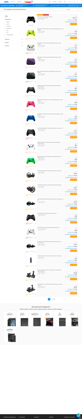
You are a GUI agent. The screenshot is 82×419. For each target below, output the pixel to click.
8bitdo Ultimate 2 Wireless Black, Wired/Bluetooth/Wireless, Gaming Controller (49, 72)
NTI (7, 32)
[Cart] (75, 2)
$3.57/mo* (70, 133)
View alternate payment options (71, 21)
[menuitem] (28, 2)
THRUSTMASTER (10, 34)
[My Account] (77, 2)
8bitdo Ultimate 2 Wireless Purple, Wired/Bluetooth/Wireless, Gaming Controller (49, 58)
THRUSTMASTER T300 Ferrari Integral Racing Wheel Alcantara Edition (49, 184)
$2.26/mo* (70, 118)
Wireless (7, 42)
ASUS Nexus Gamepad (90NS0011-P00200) (44, 16)
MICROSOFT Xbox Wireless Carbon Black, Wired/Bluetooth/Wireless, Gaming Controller (49, 86)
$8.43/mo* (70, 189)
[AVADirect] (6, 2)
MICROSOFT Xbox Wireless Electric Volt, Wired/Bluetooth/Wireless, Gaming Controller (50, 29)
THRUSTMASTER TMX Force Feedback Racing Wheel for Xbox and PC (49, 170)
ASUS (8, 24)
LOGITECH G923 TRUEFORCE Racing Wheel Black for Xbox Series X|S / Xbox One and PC (49, 242)
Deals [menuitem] (50, 1)
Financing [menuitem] (54, 1)
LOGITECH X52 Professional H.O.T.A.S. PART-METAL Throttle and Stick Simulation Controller (49, 271)
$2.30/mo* (70, 47)
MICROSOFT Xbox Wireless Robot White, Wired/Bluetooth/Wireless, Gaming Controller (49, 143)
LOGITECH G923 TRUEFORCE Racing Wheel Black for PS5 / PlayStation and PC (50, 200)
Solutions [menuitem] (19, 1)
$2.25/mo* (70, 33)
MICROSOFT (9, 28)
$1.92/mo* (70, 161)
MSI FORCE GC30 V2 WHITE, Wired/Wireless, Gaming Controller (48, 227)
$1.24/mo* (70, 218)
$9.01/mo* (70, 175)
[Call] (69, 2)
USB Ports (7, 39)
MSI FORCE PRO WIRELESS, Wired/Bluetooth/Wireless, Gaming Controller (49, 128)
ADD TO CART (73, 24)
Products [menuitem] (12, 1)
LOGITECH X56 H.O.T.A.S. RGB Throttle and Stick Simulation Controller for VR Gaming (49, 285)
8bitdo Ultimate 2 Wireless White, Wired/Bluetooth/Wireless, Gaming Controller (49, 44)
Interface (7, 45)
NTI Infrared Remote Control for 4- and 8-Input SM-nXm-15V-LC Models (49, 255)
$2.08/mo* (70, 104)
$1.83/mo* (70, 90)
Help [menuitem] (65, 1)
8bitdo (8, 21)
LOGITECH (9, 26)
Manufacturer (8, 19)
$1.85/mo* (70, 147)
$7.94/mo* (70, 289)
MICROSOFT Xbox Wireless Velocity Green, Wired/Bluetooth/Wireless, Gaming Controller (49, 157)
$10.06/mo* (69, 204)
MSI (7, 30)
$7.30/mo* (70, 274)
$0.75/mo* (70, 260)
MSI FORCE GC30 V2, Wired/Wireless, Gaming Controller (47, 213)
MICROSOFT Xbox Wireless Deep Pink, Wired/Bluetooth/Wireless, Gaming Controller (50, 100)
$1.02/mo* (70, 19)
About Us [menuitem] (60, 1)
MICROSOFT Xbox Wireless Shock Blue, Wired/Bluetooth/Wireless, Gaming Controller (50, 114)
